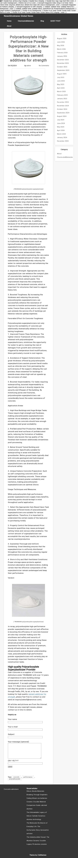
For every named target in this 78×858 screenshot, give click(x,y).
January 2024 (62, 137)
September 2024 (63, 113)
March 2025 (61, 91)
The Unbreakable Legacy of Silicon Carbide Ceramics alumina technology (37, 815)
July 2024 (60, 120)
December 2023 (63, 141)
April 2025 (60, 88)
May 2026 (60, 45)
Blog (42, 21)
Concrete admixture (11, 789)
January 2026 (62, 56)
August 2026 (61, 38)
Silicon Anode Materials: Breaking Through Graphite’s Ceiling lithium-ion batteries (37, 794)
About (9, 26)
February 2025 (62, 95)
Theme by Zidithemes (38, 855)
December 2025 (63, 60)
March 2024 (61, 134)
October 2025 (62, 67)
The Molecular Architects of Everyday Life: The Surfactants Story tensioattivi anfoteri (38, 828)
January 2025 (62, 99)
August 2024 (61, 116)
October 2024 (62, 109)
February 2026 (62, 53)
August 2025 (61, 74)
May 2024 (60, 127)
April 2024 (60, 130)
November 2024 (63, 106)
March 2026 (61, 49)
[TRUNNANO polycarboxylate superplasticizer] (28, 167)
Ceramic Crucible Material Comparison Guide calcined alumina (37, 805)
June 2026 (61, 42)
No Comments (44, 66)
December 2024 (63, 102)
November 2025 (63, 63)
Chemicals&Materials (26, 21)
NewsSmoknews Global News (18, 16)
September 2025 (63, 70)
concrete (16, 777)
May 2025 (60, 84)
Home (9, 21)
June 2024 (61, 123)
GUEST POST (55, 21)
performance (27, 777)
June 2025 (61, 81)
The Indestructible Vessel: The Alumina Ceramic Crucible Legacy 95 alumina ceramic (38, 840)
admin (29, 66)
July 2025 (60, 77)
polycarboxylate (14, 779)
